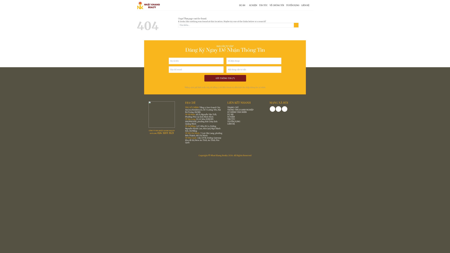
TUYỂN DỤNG (233, 121)
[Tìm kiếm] (312, 5)
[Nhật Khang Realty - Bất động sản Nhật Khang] (148, 5)
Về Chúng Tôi (277, 5)
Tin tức (263, 5)
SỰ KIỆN (231, 117)
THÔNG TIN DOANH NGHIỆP (240, 110)
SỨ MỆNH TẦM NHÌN (237, 112)
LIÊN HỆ (231, 124)
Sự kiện (253, 5)
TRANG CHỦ (233, 107)
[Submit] (296, 25)
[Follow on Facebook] (272, 109)
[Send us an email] (278, 109)
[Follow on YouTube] (284, 109)
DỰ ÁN (230, 114)
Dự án (242, 5)
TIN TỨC (231, 119)
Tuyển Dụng (292, 5)
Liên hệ (305, 5)
